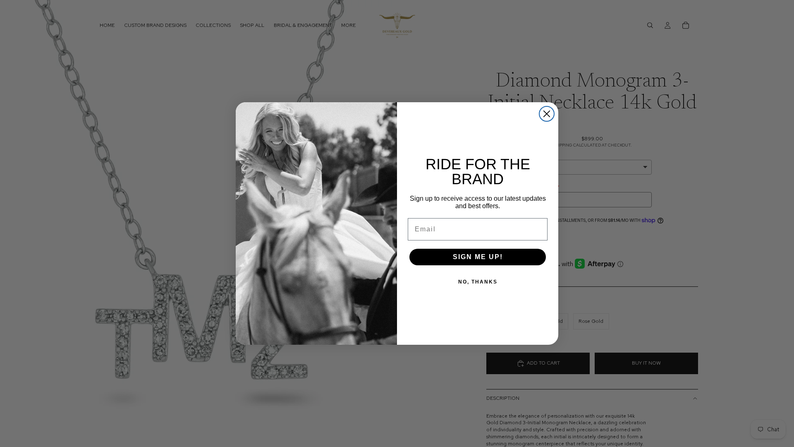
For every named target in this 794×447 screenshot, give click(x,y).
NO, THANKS (477, 282)
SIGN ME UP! (478, 256)
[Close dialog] (546, 113)
